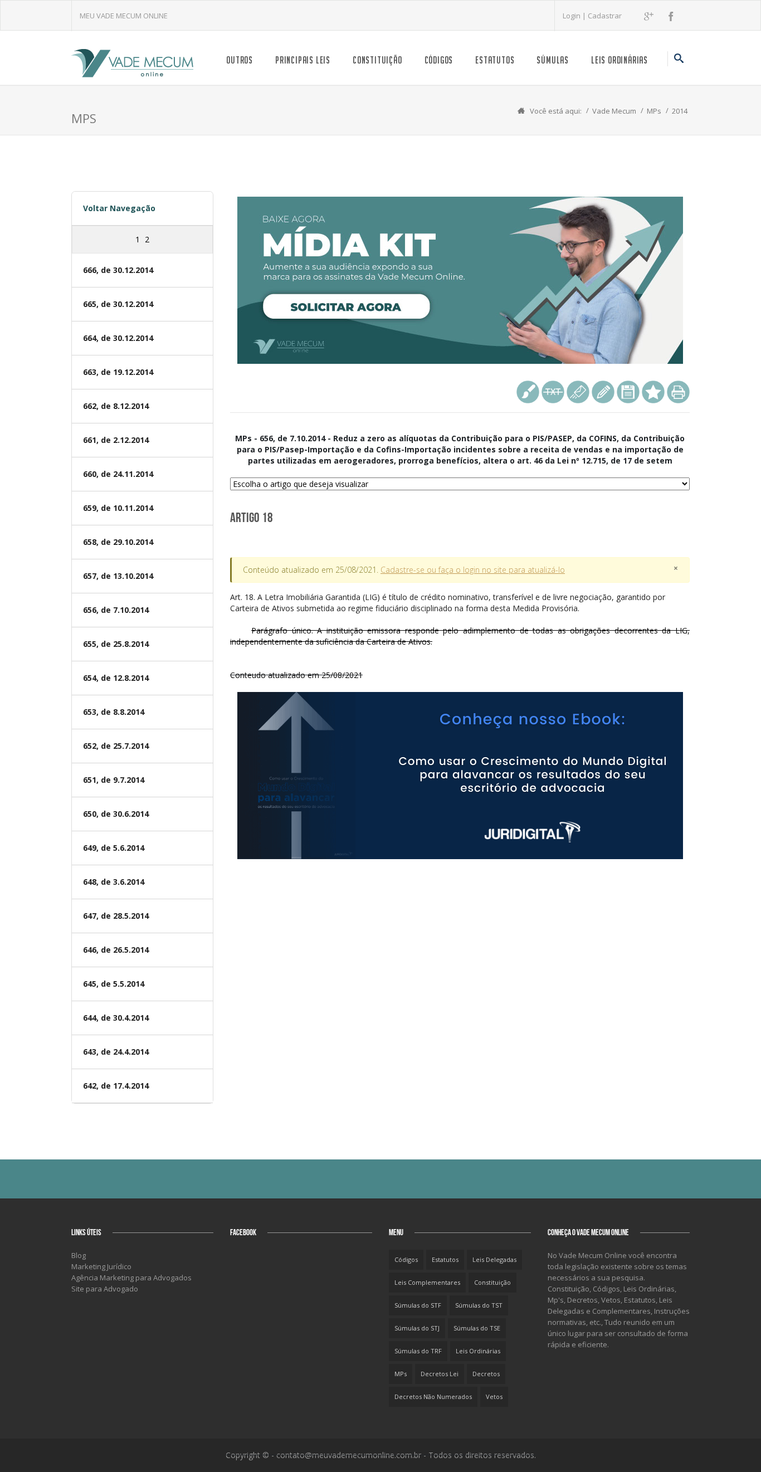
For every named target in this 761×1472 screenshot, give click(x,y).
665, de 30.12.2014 (118, 304)
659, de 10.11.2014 (118, 508)
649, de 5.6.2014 (113, 847)
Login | (575, 16)
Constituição (377, 60)
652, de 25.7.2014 (116, 745)
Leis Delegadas (494, 1259)
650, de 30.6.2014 (116, 813)
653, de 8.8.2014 (113, 711)
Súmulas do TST (479, 1305)
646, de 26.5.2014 (116, 949)
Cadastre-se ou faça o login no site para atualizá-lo (472, 569)
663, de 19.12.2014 (118, 372)
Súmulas (552, 60)
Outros (239, 60)
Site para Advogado (104, 1289)
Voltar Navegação (119, 208)
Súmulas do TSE (476, 1328)
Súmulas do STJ (417, 1328)
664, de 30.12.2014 (118, 338)
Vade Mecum (614, 111)
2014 (679, 111)
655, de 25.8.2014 (116, 643)
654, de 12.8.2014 (116, 677)
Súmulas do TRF (418, 1351)
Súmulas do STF (417, 1305)
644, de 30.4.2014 (116, 1017)
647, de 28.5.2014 (116, 915)
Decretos (486, 1373)
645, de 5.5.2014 (113, 983)
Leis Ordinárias (619, 60)
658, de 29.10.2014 (118, 542)
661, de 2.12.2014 (116, 440)
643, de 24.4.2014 (116, 1051)
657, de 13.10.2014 (118, 576)
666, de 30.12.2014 (118, 270)
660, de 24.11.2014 (118, 474)
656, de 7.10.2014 (116, 610)
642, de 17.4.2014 (116, 1085)
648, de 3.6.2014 (113, 881)
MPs (654, 111)
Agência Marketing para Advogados (131, 1278)
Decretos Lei (439, 1373)
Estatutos (494, 60)
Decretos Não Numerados (433, 1396)
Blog (78, 1255)
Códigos (439, 60)
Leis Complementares (427, 1282)
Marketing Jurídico (101, 1266)
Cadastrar (605, 16)
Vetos (494, 1396)
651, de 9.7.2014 (113, 779)
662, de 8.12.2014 (116, 406)
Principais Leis (302, 60)
